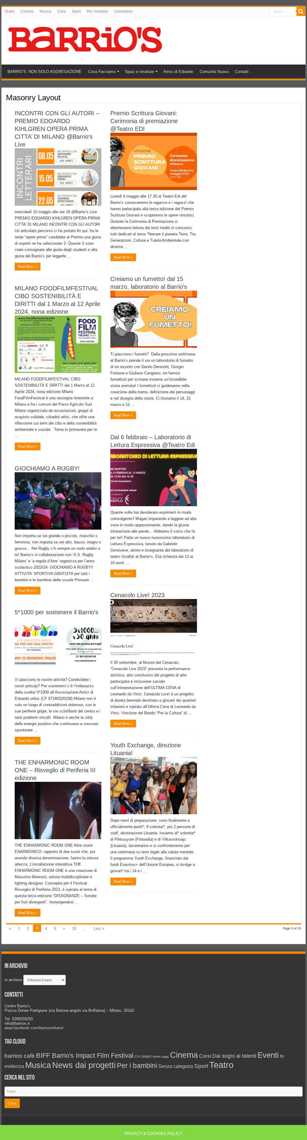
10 (74, 928)
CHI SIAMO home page (152, 1056)
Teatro (9, 11)
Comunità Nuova (214, 71)
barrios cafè (19, 1055)
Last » (99, 928)
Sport (76, 11)
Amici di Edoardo (178, 71)
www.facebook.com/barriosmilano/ (34, 1028)
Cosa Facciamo (101, 71)
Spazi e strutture (139, 71)
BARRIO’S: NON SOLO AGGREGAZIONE (44, 71)
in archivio (13, 980)
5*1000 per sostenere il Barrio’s (56, 612)
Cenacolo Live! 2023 (137, 595)
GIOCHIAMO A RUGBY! (47, 468)
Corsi (61, 11)
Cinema (27, 11)
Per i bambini (97, 11)
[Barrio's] (86, 39)
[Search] (301, 11)
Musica (45, 11)
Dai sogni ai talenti (234, 1056)
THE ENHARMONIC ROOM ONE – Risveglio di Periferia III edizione (55, 770)
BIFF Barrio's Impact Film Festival (84, 1055)
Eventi (268, 1055)
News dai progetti (84, 1065)
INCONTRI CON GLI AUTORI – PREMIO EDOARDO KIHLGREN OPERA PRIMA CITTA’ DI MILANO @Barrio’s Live (57, 129)
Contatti (242, 71)
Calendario (123, 11)
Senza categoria (175, 1066)
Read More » (27, 267)
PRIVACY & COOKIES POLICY (153, 1133)
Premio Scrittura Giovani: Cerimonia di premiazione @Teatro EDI (144, 121)
